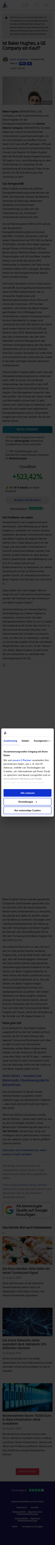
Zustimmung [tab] (10, 740)
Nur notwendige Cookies (27, 810)
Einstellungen (25, 801)
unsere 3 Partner (21, 760)
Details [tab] (25, 740)
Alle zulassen (27, 793)
